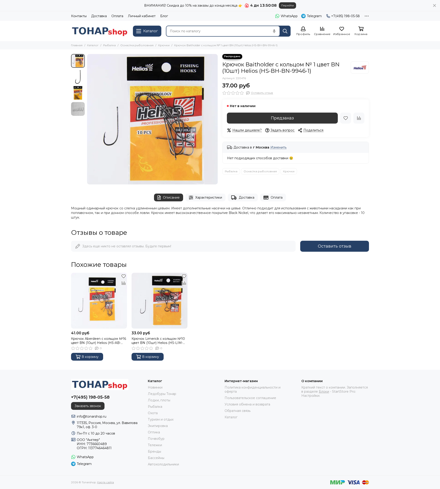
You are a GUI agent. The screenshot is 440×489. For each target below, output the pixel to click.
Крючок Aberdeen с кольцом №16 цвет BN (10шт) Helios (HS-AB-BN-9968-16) (98, 341)
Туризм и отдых (160, 419)
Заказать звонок (87, 406)
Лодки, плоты (159, 400)
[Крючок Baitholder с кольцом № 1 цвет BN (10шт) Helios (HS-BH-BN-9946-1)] (152, 119)
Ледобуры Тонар (162, 394)
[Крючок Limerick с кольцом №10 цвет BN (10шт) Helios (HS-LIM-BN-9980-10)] (159, 301)
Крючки (164, 45)
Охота (153, 413)
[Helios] (360, 67)
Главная (76, 45)
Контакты (79, 16)
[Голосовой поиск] (274, 31)
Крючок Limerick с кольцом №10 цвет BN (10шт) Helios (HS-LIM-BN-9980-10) (158, 341)
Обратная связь (237, 411)
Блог (164, 16)
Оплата (117, 16)
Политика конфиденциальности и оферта (252, 389)
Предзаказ (282, 118)
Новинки (155, 387)
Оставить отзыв (334, 246)
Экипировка (158, 426)
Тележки (155, 445)
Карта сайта (105, 482)
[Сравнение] (358, 118)
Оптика (154, 432)
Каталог (93, 45)
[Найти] (285, 31)
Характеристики (208, 197)
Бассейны (156, 458)
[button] (89, 119)
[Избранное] (345, 118)
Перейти (287, 5)
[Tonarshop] (99, 31)
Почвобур (156, 439)
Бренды (154, 451)
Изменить (278, 147)
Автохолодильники (163, 464)
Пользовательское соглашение (250, 398)
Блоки (324, 391)
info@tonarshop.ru (91, 416)
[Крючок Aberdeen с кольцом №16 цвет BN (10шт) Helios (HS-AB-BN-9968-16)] (99, 301)
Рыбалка (109, 45)
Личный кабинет (142, 16)
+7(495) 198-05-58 (345, 16)
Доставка (99, 16)
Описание (171, 197)
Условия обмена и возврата (247, 404)
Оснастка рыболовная (137, 45)
